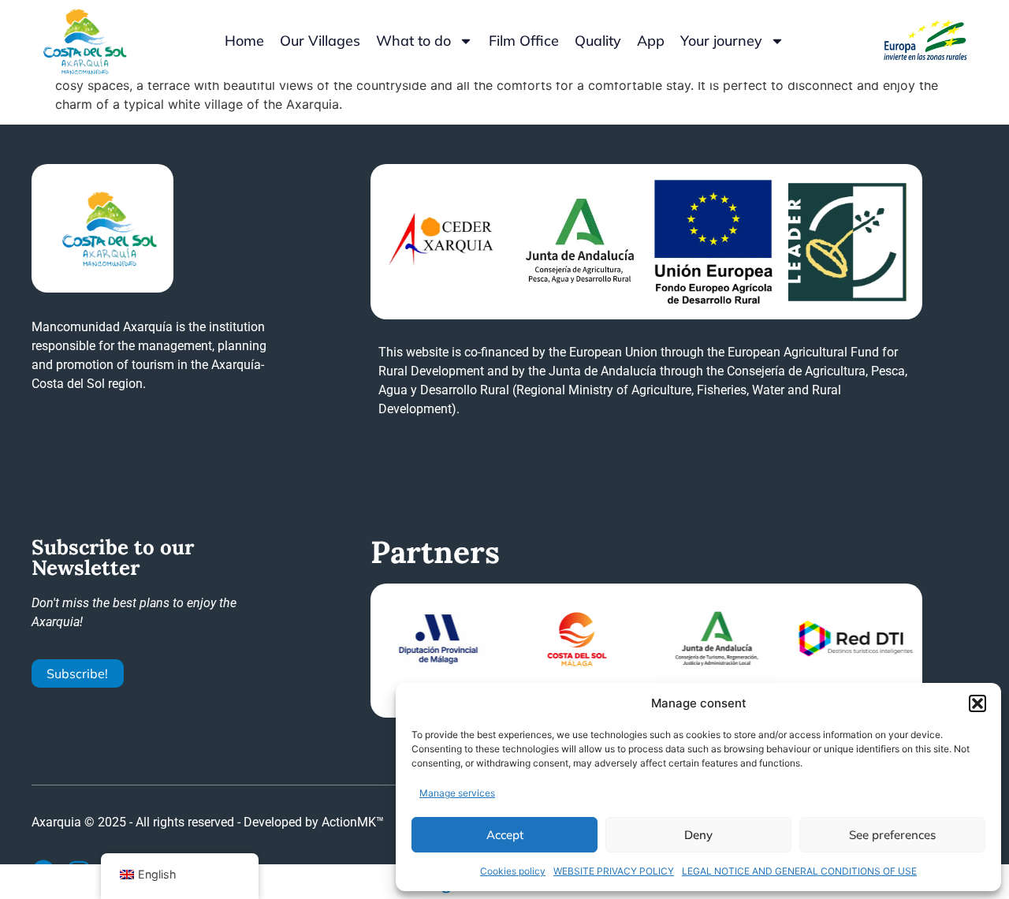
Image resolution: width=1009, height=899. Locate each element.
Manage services (457, 793)
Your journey (721, 41)
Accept (504, 834)
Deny (698, 834)
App (651, 41)
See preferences (892, 834)
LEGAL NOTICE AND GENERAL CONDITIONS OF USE (799, 871)
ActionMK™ (353, 822)
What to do (413, 41)
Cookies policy (512, 871)
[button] (977, 703)
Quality (598, 41)
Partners (435, 552)
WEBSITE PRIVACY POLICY (613, 871)
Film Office (524, 41)
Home (244, 41)
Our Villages (320, 41)
